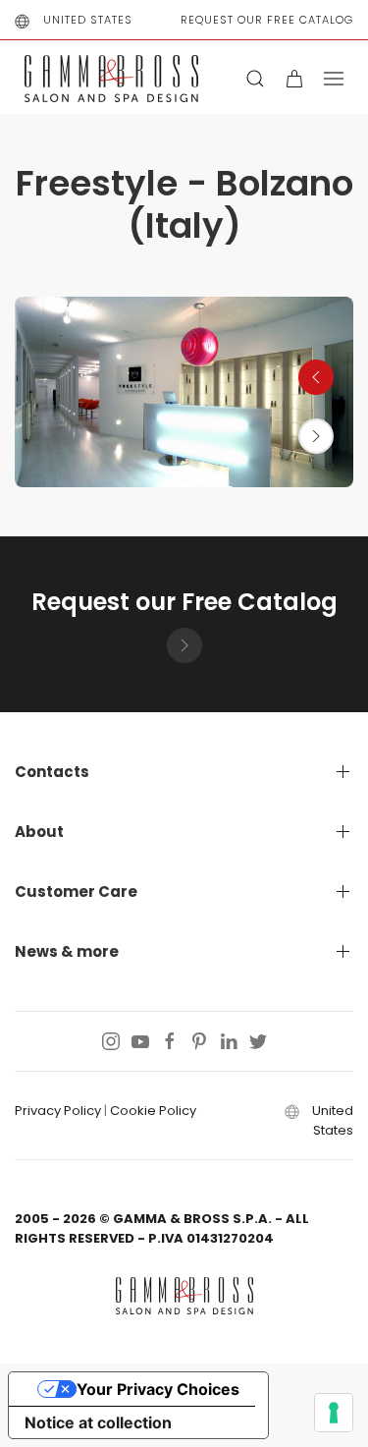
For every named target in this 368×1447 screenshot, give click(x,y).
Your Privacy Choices (158, 1389)
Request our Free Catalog (267, 20)
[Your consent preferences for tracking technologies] (333, 1412)
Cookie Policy (153, 1110)
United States (87, 20)
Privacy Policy (58, 1110)
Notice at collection (98, 1422)
